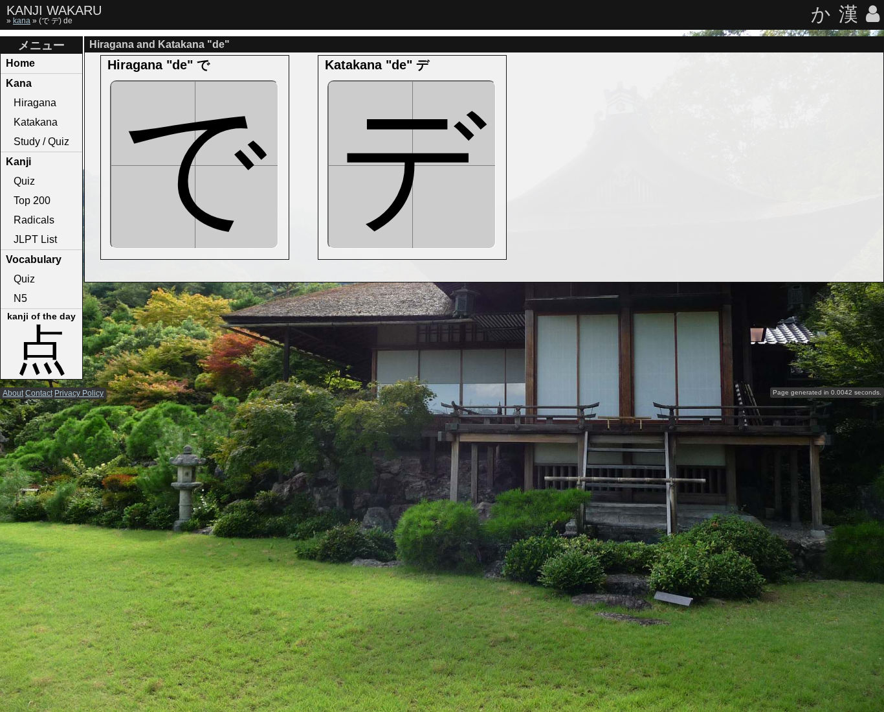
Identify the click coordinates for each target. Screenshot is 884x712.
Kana (19, 83)
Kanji (18, 161)
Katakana (36, 122)
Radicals (34, 219)
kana (21, 20)
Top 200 (32, 200)
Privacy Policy (79, 393)
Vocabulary (33, 259)
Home (20, 63)
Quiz (24, 181)
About (13, 393)
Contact (38, 393)
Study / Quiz (41, 141)
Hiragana (35, 102)
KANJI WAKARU (54, 10)
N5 (20, 298)
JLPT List (35, 239)
